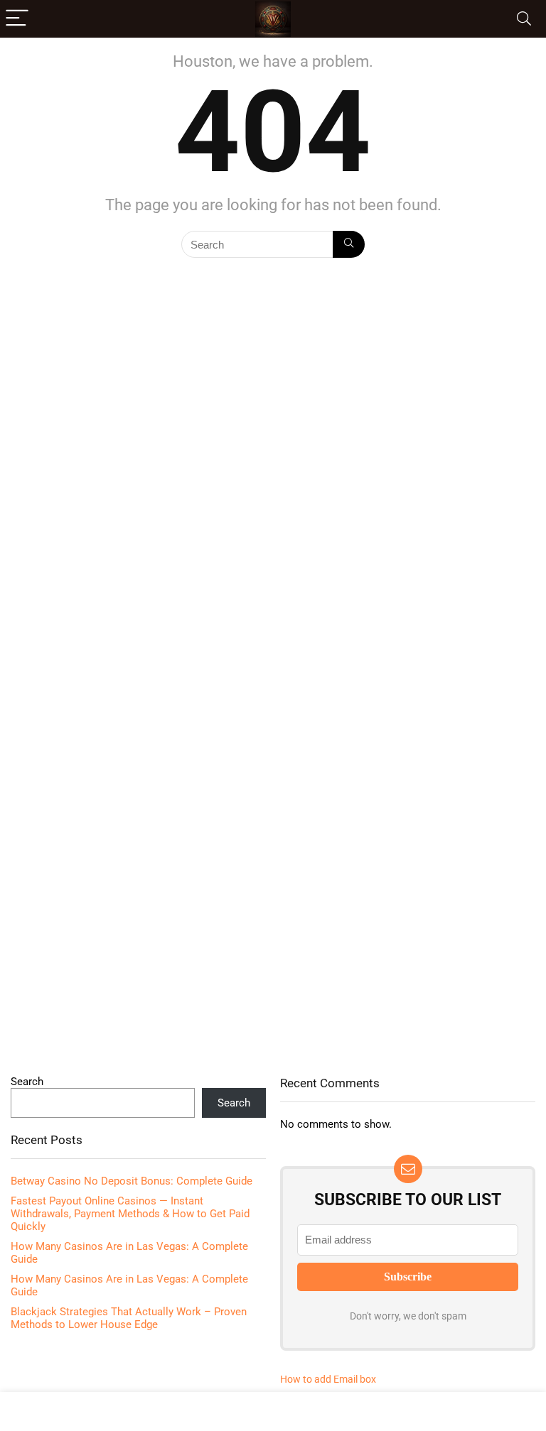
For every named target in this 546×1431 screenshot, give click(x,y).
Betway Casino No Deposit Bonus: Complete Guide (131, 1181)
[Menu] (17, 19)
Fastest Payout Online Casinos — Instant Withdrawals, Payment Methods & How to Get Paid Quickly (130, 1214)
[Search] (524, 19)
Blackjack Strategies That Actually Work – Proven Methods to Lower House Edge (129, 1318)
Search (27, 1081)
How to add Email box (328, 1379)
